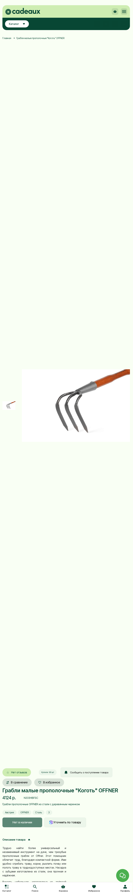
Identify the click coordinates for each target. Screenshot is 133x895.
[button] (35, 889)
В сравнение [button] (19, 782)
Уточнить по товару (67, 822)
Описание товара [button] (13, 839)
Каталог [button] (14, 24)
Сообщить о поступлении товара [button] (89, 772)
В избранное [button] (51, 782)
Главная (6, 38)
